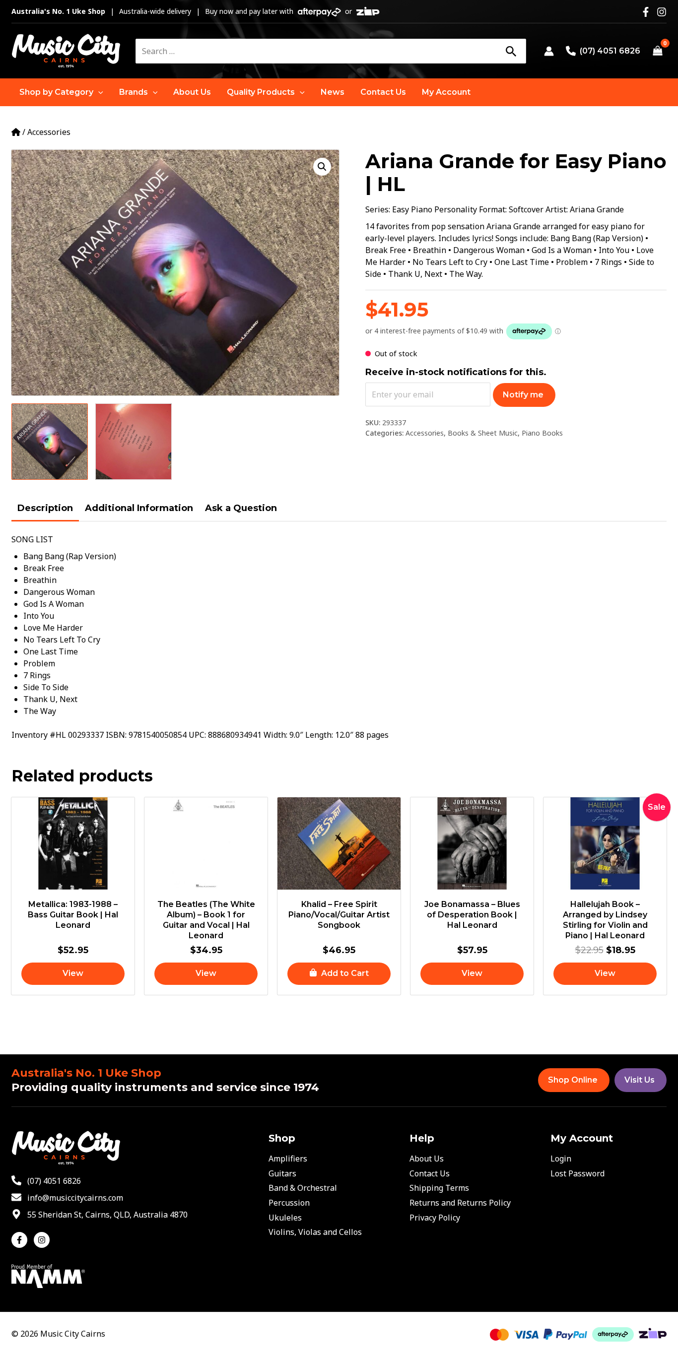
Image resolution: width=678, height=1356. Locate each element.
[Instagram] (662, 12)
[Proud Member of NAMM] (48, 1275)
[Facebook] (646, 12)
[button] (61, 92)
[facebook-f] (21, 1240)
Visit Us (639, 1080)
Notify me (523, 394)
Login (560, 1158)
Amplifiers (288, 1158)
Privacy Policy (434, 1217)
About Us (426, 1158)
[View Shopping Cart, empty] (657, 51)
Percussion (289, 1202)
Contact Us (429, 1173)
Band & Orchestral (303, 1187)
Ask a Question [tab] (241, 508)
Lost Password (577, 1173)
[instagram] (43, 1240)
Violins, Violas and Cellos (315, 1232)
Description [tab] (45, 508)
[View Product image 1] (49, 441)
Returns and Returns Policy (460, 1202)
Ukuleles (285, 1217)
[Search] (510, 51)
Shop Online (573, 1080)
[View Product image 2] (133, 441)
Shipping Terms (439, 1187)
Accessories (48, 132)
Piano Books (542, 433)
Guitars (282, 1173)
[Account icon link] (549, 51)
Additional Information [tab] (139, 508)
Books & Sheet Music (483, 433)
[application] (98, 92)
